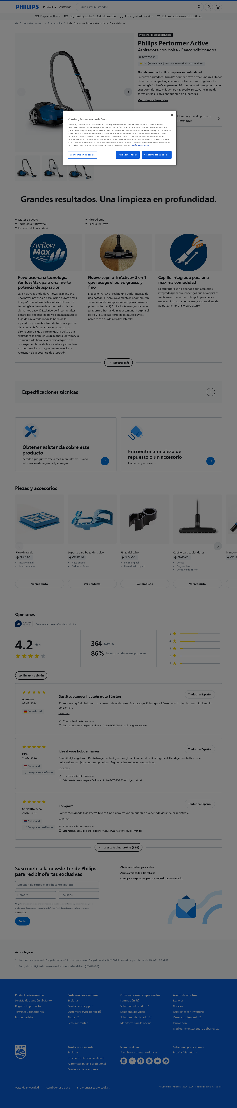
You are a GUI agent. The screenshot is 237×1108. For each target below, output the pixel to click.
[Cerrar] (172, 115)
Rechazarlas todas (128, 155)
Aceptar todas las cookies (156, 155)
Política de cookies (140, 145)
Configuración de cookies (83, 155)
